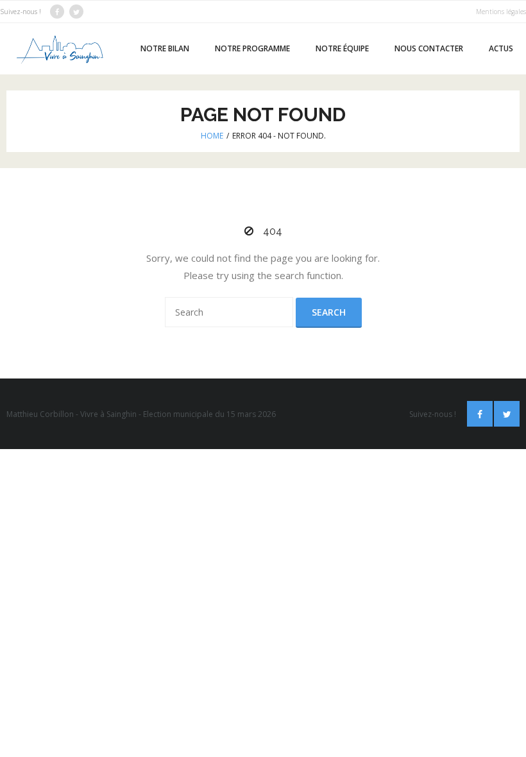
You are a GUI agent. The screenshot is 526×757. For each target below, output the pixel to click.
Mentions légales (501, 11)
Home (212, 135)
